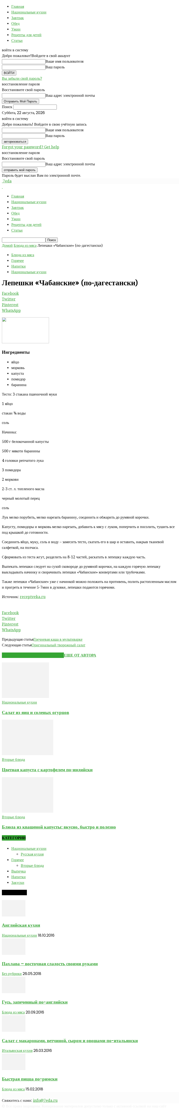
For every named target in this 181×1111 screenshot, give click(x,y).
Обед (15, 23)
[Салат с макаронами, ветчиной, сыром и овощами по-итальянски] (13, 1030)
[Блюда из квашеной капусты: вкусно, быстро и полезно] (27, 811)
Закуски (17, 882)
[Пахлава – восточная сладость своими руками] (13, 953)
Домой (7, 245)
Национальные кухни (28, 12)
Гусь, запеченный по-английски (35, 1002)
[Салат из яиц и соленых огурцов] (25, 696)
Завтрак (17, 18)
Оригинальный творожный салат (58, 645)
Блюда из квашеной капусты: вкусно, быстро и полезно (59, 826)
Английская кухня (21, 925)
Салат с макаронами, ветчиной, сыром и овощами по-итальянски (70, 1040)
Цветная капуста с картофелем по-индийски (47, 769)
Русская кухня (32, 854)
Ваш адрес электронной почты (70, 95)
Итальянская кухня (17, 1050)
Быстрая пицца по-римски (30, 1079)
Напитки (18, 266)
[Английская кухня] (13, 915)
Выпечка (18, 871)
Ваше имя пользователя (64, 61)
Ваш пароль (55, 67)
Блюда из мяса (25, 245)
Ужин (16, 29)
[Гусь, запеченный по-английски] (13, 992)
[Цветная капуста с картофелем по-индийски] (27, 754)
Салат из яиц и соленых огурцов (35, 712)
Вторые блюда (13, 759)
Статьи (17, 40)
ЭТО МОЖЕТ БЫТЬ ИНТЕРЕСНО (33, 655)
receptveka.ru (32, 597)
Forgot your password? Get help (30, 147)
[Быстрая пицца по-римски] (13, 1069)
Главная (17, 6)
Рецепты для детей (26, 35)
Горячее (17, 260)
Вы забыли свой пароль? (22, 78)
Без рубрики (12, 973)
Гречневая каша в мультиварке (57, 639)
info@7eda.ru (45, 1100)
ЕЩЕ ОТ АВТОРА (80, 655)
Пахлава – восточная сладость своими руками (50, 964)
